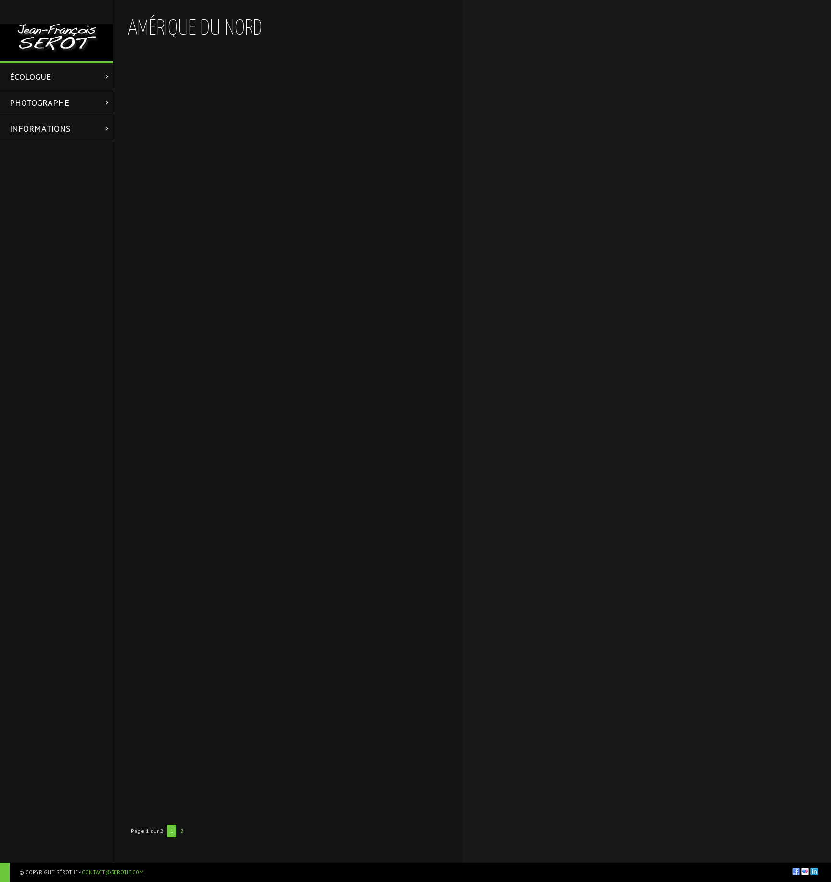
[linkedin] (814, 871)
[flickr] (805, 871)
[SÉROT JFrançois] (56, 30)
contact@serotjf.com (113, 872)
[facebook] (796, 871)
